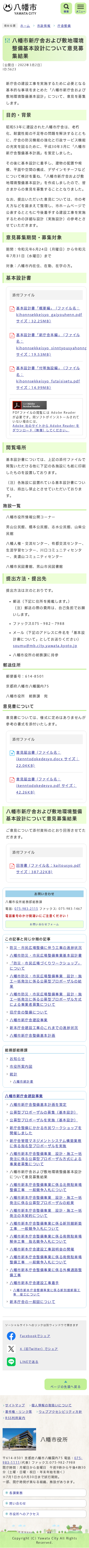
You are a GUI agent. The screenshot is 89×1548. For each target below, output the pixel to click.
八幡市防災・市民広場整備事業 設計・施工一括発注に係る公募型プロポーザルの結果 (46, 981)
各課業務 (16, 1492)
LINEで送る (29, 1361)
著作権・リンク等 (18, 1411)
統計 (13, 1074)
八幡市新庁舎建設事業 (29, 1020)
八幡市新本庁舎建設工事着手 (34, 1283)
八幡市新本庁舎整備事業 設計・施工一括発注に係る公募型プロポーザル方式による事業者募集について (46, 1159)
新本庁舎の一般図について (32, 1301)
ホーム (25, 25)
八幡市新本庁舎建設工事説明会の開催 (42, 1249)
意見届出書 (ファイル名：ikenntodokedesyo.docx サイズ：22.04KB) (47, 759)
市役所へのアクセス (24, 1513)
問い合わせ (17, 1503)
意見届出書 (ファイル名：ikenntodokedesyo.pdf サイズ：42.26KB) (46, 785)
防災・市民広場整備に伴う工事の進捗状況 (46, 947)
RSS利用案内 (15, 1418)
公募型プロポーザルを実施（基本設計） (44, 1120)
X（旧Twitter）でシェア (39, 1348)
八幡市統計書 (23, 1081)
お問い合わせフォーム (44, 924)
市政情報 (44, 25)
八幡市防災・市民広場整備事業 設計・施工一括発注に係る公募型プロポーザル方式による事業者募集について (46, 999)
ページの (66, 1386)
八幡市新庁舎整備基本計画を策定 (38, 1104)
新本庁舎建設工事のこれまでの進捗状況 (44, 1027)
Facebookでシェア (35, 1335)
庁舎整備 (64, 25)
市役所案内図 (21, 1066)
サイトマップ (15, 1405)
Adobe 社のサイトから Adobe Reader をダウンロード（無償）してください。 (46, 428)
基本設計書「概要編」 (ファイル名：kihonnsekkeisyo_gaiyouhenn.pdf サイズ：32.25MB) (49, 315)
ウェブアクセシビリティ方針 (60, 1411)
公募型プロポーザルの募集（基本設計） (44, 1112)
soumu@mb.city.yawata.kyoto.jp (45, 645)
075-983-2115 (26, 908)
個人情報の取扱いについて (52, 1405)
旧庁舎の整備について (29, 1012)
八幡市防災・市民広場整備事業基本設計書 (46, 955)
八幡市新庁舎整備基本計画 (32, 1035)
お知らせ (17, 1058)
